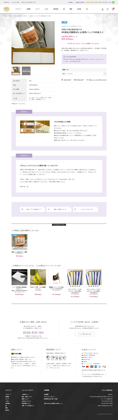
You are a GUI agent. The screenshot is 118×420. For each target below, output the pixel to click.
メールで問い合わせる (84, 334)
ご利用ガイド (25, 394)
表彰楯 (7, 396)
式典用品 (7, 403)
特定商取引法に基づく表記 (50, 399)
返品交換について (26, 403)
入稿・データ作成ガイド (28, 405)
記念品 (7, 410)
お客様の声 (6, 2)
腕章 (10, 16)
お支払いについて (26, 401)
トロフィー (8, 394)
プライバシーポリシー (49, 396)
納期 (63, 69)
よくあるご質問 (15, 2)
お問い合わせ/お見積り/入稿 (28, 2)
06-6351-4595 (34, 338)
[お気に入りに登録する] (104, 21)
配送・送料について (27, 396)
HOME (5, 16)
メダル (7, 401)
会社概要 (46, 394)
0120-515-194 (92, 2)
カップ (7, 399)
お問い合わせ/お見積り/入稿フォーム (53, 403)
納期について (25, 399)
